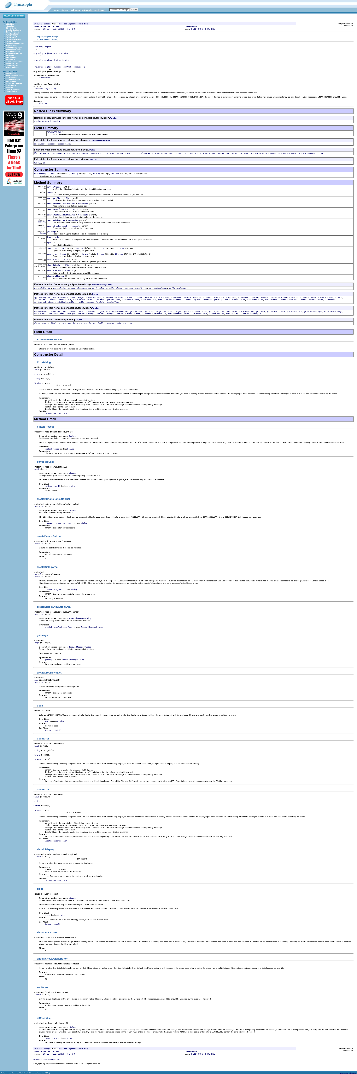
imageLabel (39, 144)
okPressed (330, 300)
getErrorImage (99, 288)
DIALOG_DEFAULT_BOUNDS (76, 153)
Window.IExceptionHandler (47, 121)
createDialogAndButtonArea (61, 215)
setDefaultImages (105, 314)
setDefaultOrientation (154, 314)
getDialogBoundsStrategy (199, 300)
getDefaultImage (153, 311)
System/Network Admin (15, 44)
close (50, 192)
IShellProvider (44, 78)
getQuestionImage (158, 288)
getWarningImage (177, 288)
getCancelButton (130, 300)
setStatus (52, 260)
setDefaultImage (86, 314)
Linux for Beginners (13, 30)
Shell (52, 174)
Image (43, 233)
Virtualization (11, 74)
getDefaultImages (172, 311)
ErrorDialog (40, 174)
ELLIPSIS (322, 153)
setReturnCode (216, 314)
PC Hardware (11, 85)
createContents (61, 288)
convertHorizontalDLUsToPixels (153, 298)
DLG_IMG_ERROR (159, 153)
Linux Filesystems (13, 79)
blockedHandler (42, 153)
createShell (91, 311)
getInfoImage (115, 288)
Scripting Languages (14, 48)
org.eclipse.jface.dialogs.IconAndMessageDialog (59, 67)
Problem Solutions (13, 89)
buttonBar (57, 153)
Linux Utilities (11, 38)
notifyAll (98, 323)
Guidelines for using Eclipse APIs (47, 1059)
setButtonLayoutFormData (91, 302)
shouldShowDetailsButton (60, 271)
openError (52, 248)
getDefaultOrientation (195, 311)
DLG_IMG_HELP (176, 153)
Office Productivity (13, 32)
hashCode (77, 323)
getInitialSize (255, 300)
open (49, 243)
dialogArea (144, 153)
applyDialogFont (42, 298)
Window (113, 118)
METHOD (71, 29)
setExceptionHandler (178, 314)
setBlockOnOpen (67, 314)
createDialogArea (56, 220)
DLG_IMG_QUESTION (287, 153)
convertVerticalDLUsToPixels (221, 298)
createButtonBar (42, 288)
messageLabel (64, 144)
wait (119, 323)
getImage (51, 232)
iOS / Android (11, 28)
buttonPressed (54, 187)
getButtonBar (113, 300)
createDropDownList (57, 226)
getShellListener (276, 311)
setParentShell (199, 314)
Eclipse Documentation (15, 61)
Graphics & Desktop (14, 83)
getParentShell (229, 311)
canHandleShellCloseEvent (47, 311)
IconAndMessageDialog (44, 88)
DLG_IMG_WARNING (307, 153)
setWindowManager (252, 314)
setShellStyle (233, 314)
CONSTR (61, 29)
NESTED (45, 29)
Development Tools (13, 50)
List (43, 227)
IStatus (115, 174)
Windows (9, 87)
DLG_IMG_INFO (191, 153)
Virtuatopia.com (12, 65)
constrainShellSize (73, 311)
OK (44, 163)
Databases (10, 55)
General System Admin (15, 76)
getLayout (214, 311)
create (338, 298)
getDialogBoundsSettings (171, 300)
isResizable (53, 237)
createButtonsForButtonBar (61, 204)
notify (87, 323)
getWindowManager (313, 311)
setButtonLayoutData (66, 302)
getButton (99, 300)
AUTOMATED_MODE (55, 132)
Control (42, 222)
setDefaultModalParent (128, 314)
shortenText (113, 302)
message (51, 144)
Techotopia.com (12, 63)
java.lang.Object (42, 47)
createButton (41, 300)
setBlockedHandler (43, 302)
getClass (66, 323)
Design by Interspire (348, 1073)
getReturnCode (246, 311)
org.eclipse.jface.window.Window (50, 53)
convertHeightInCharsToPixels (85, 298)
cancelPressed (60, 298)
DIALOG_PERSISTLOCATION (102, 153)
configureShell (55, 198)
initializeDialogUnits (311, 300)
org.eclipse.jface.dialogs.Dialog (51, 60)
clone (37, 323)
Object (79, 320)
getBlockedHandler (82, 300)
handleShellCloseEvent (46, 314)
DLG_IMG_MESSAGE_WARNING (263, 153)
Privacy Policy (11, 91)
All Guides (10, 24)
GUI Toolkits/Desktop (14, 53)
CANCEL (37, 163)
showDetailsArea (55, 276)
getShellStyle (294, 311)
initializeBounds (288, 300)
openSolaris (10, 59)
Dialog (92, 150)
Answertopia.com (13, 67)
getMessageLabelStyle (136, 288)
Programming (11, 46)
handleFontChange (333, 311)
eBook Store (10, 26)
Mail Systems (11, 57)
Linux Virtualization (13, 40)
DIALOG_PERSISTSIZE (127, 153)
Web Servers (11, 81)
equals (45, 323)
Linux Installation (12, 34)
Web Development (13, 52)
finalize (55, 323)
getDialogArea (148, 300)
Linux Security (11, 36)
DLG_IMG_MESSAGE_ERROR (212, 153)
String (74, 174)
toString (110, 323)
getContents (136, 311)
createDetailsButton (57, 209)
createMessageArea (80, 288)
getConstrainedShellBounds (114, 311)
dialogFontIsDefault (60, 300)
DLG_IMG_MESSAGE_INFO (237, 153)
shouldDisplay (54, 265)
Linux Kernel (11, 42)
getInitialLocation (235, 300)
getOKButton (271, 300)
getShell (260, 311)
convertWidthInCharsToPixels (286, 298)
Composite (83, 204)
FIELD (53, 29)
